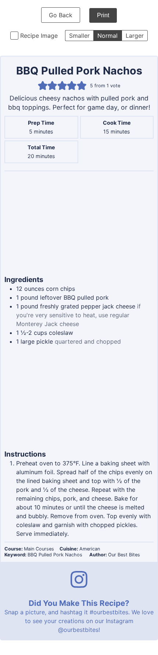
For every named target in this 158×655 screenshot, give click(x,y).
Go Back (60, 15)
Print (103, 15)
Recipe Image (39, 35)
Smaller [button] (79, 35)
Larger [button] (135, 35)
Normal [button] (107, 35)
